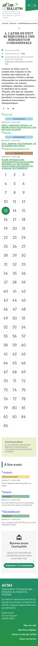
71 (14, 381)
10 (6, 201)
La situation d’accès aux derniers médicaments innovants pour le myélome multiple (18, 448)
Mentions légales (27, 630)
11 (14, 201)
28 (6, 255)
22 (6, 237)
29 (14, 255)
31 (5, 264)
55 (6, 336)
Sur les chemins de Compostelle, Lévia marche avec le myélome (18, 504)
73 (6, 390)
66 (23, 363)
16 (6, 219)
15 (23, 210)
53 (15, 327)
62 (14, 354)
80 (14, 408)
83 (14, 417)
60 (23, 345)
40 (5, 291)
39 (23, 282)
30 (23, 255)
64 (5, 363)
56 (14, 336)
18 (23, 219)
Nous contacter (28, 639)
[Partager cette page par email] (13, 109)
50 (14, 318)
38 (14, 282)
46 (5, 309)
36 (23, 273)
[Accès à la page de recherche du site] (29, 5)
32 (15, 264)
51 (23, 318)
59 (14, 345)
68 (14, 372)
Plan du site (30, 625)
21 (23, 228)
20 (14, 228)
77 (15, 399)
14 (15, 210)
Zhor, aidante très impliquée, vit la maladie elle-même (19, 144)
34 (6, 273)
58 (6, 345)
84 (23, 417)
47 (15, 309)
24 (23, 237)
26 (14, 246)
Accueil (5, 23)
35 (15, 273)
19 (6, 228)
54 (23, 327)
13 (5, 210)
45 (23, 300)
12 (23, 201)
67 (6, 372)
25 (6, 246)
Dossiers (13, 23)
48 (23, 309)
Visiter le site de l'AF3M (23, 634)
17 (14, 219)
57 (24, 336)
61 (6, 354)
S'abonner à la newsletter (19, 565)
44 (14, 300)
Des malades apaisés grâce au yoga (16, 484)
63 (23, 354)
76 (6, 399)
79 (6, 408)
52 (6, 327)
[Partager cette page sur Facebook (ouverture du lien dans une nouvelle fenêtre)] (4, 109)
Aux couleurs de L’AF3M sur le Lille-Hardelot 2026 (19, 523)
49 (5, 318)
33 (23, 264)
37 (6, 282)
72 (24, 381)
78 (23, 399)
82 (6, 417)
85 (6, 426)
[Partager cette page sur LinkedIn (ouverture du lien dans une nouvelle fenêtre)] (8, 109)
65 (14, 363)
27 (24, 246)
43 (6, 300)
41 (15, 291)
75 (24, 390)
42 (23, 291)
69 (23, 372)
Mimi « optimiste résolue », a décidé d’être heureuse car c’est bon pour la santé (19, 127)
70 (6, 381)
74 (15, 390)
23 (15, 237)
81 (23, 408)
